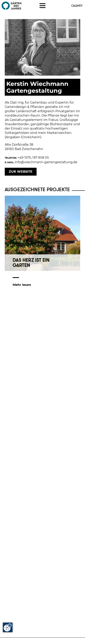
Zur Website (20, 171)
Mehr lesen (22, 285)
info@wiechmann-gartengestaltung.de (46, 162)
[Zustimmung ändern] (7, 627)
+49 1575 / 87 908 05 (33, 157)
